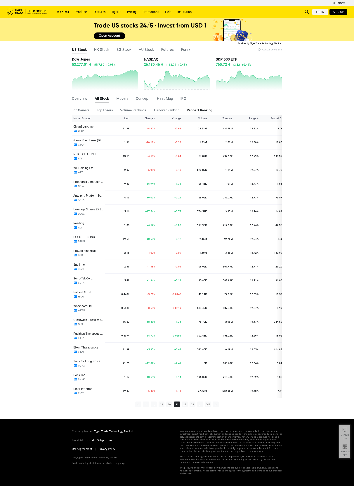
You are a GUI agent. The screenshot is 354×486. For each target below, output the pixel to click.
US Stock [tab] (79, 49)
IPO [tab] (183, 98)
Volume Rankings (133, 110)
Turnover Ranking (166, 110)
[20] (138, 404)
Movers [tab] (122, 98)
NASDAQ (151, 59)
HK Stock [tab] (101, 49)
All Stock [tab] (102, 98)
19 (161, 404)
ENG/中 (340, 3)
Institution (184, 12)
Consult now (345, 436)
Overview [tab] (79, 98)
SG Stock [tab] (124, 49)
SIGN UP (338, 12)
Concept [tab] (143, 98)
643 (208, 404)
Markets (63, 12)
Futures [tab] (167, 49)
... (154, 404)
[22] (216, 404)
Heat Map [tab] (165, 98)
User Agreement (82, 449)
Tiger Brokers (27, 12)
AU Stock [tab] (146, 49)
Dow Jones (81, 59)
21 (177, 404)
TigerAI (116, 12)
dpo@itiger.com (102, 440)
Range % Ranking (199, 110)
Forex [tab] (185, 49)
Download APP (345, 453)
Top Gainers (80, 110)
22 (184, 404)
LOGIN (320, 12)
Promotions (151, 12)
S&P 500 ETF (226, 59)
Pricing (132, 12)
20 (169, 404)
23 (192, 404)
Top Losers (105, 110)
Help (168, 12)
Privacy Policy (107, 449)
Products (81, 12)
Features (99, 12)
